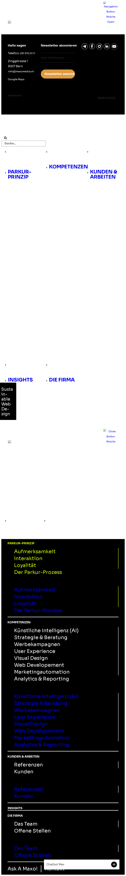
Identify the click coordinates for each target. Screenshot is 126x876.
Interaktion (28, 558)
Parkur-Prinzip (19, 153)
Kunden (23, 772)
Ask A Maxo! (23, 869)
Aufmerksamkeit (35, 551)
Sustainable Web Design (7, 401)
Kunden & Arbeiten (103, 153)
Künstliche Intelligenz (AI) (46, 630)
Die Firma (62, 364)
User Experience (34, 651)
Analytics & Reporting (41, 679)
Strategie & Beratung (40, 637)
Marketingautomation (42, 672)
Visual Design (31, 658)
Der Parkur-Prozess (38, 572)
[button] (19, 164)
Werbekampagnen (37, 644)
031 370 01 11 (27, 53)
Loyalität (25, 565)
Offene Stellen (32, 831)
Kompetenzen (68, 151)
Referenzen (28, 765)
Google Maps (16, 79)
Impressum (15, 95)
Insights (20, 364)
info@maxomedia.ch (21, 71)
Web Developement (39, 665)
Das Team (25, 824)
